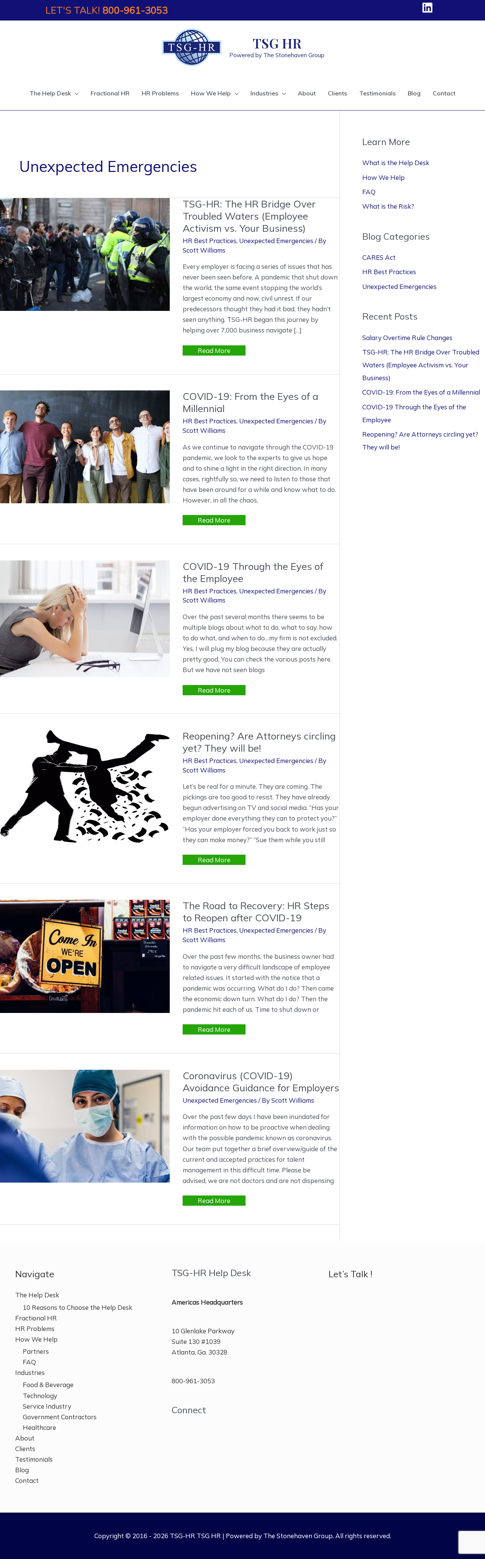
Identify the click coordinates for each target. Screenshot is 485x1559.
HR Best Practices (209, 241)
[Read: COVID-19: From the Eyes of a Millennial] (85, 446)
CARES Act (379, 257)
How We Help (383, 177)
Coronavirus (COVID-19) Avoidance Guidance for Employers (261, 1081)
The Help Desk (37, 1295)
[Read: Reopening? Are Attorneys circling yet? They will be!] (85, 786)
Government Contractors (60, 1417)
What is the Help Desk (395, 163)
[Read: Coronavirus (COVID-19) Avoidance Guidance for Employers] (85, 1125)
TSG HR (277, 43)
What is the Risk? (388, 206)
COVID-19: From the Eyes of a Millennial (250, 402)
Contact (27, 1480)
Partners (36, 1351)
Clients (25, 1449)
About (24, 1438)
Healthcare (39, 1427)
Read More (213, 351)
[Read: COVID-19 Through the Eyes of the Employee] (85, 618)
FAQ (368, 192)
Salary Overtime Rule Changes (407, 338)
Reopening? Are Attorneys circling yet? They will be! (259, 742)
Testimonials (34, 1459)
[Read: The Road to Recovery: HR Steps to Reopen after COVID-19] (85, 956)
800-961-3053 (135, 10)
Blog (22, 1470)
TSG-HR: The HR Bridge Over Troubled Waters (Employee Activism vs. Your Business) (249, 216)
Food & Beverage (48, 1385)
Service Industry (47, 1406)
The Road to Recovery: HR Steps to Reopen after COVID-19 (256, 911)
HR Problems (35, 1329)
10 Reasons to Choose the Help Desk (77, 1307)
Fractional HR (36, 1318)
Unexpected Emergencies (276, 241)
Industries (30, 1372)
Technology (40, 1396)
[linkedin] (429, 7)
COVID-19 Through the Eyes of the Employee (253, 572)
